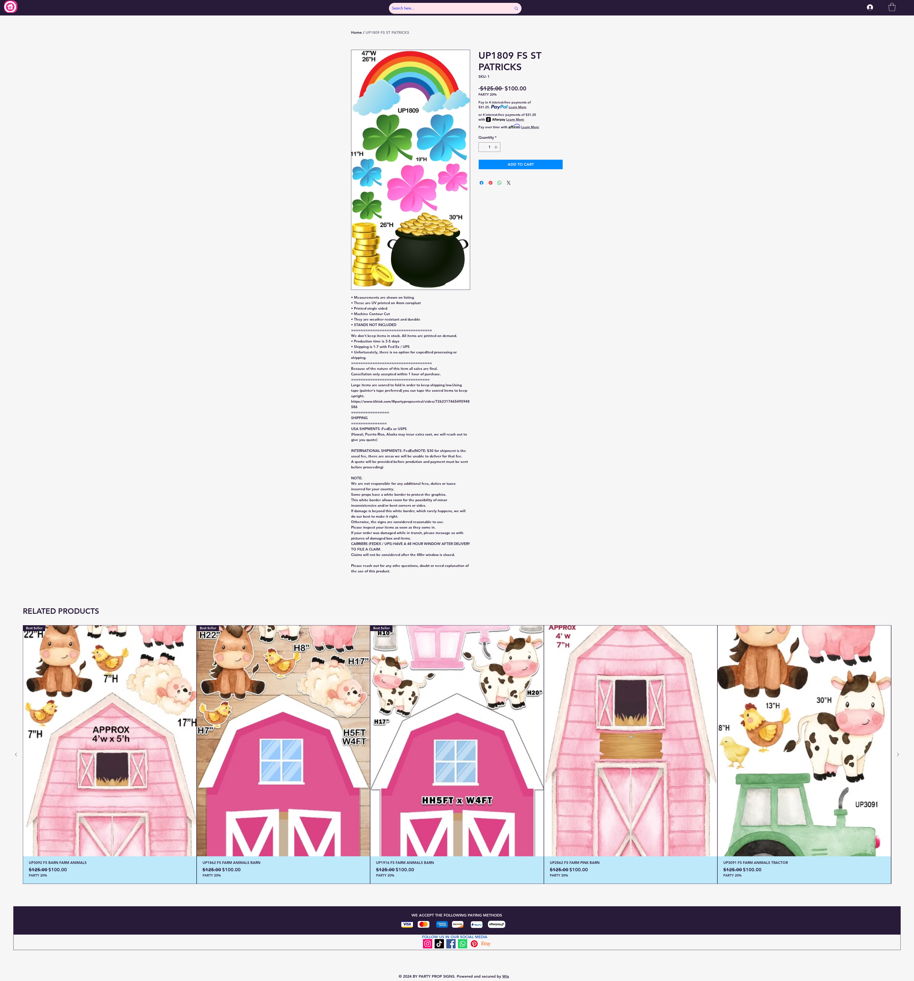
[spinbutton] (489, 147)
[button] (892, 7)
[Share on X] (509, 183)
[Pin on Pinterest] (490, 183)
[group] (457, 754)
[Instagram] (427, 943)
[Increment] (496, 147)
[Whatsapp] (462, 943)
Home (356, 32)
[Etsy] (486, 943)
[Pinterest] (474, 943)
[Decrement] (482, 147)
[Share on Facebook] (481, 183)
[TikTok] (439, 943)
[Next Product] (898, 754)
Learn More (518, 107)
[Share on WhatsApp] (499, 183)
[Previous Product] (16, 754)
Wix (505, 976)
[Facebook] (451, 943)
